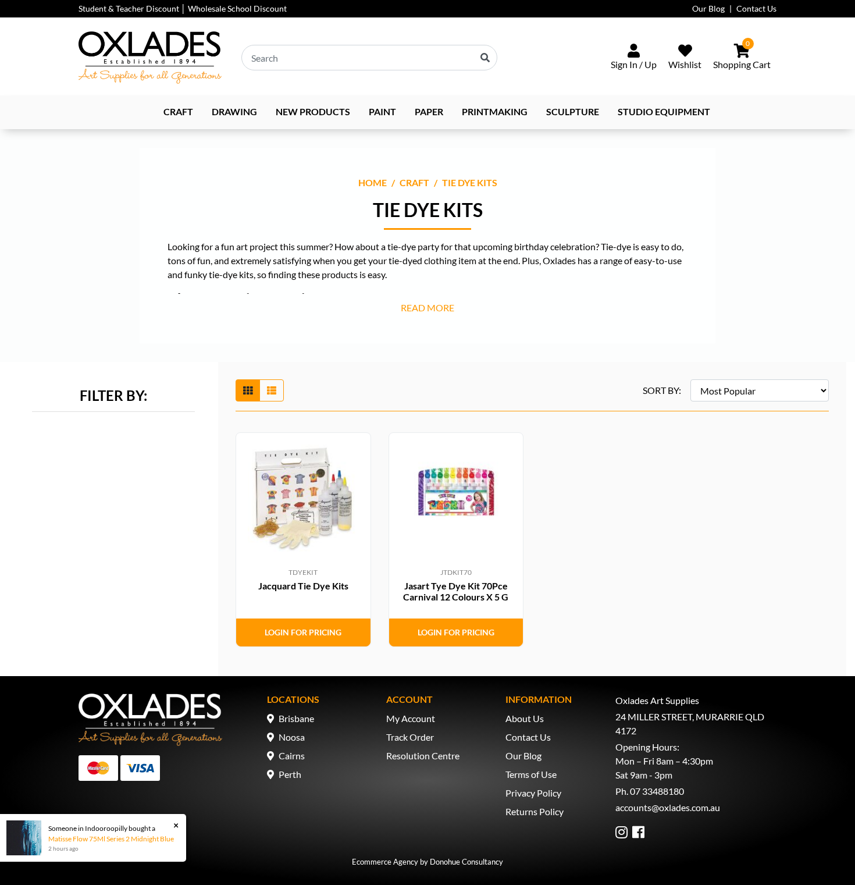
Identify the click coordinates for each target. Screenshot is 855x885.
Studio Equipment (664, 111)
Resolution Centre (422, 755)
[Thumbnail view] (248, 390)
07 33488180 (657, 791)
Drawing (234, 111)
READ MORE (427, 307)
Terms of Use (531, 774)
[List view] (271, 390)
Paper (429, 111)
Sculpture (572, 111)
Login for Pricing (303, 632)
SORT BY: (662, 390)
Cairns (292, 755)
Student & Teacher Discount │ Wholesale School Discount (183, 8)
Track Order (410, 736)
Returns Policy (534, 811)
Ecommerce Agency (385, 861)
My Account (410, 718)
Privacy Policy (533, 792)
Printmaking (495, 111)
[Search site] (485, 57)
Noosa (292, 736)
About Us (524, 718)
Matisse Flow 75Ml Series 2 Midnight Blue (111, 838)
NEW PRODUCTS (313, 111)
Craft (178, 111)
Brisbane (296, 718)
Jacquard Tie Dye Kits (303, 585)
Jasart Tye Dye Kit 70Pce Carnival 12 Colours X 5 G (455, 591)
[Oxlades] (150, 57)
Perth (290, 774)
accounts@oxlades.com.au (667, 807)
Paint (382, 111)
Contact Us (756, 8)
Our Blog (708, 8)
